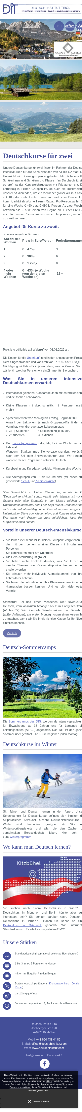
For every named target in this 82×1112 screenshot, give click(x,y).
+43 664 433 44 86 (48, 1039)
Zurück (12, 633)
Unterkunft (33, 357)
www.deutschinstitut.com (48, 1048)
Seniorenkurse (45, 481)
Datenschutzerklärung (20, 1087)
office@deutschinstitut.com (49, 1043)
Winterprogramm (20, 836)
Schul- (25, 481)
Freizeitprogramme (25, 443)
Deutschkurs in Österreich (22, 925)
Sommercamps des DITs (25, 721)
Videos (49, 1081)
